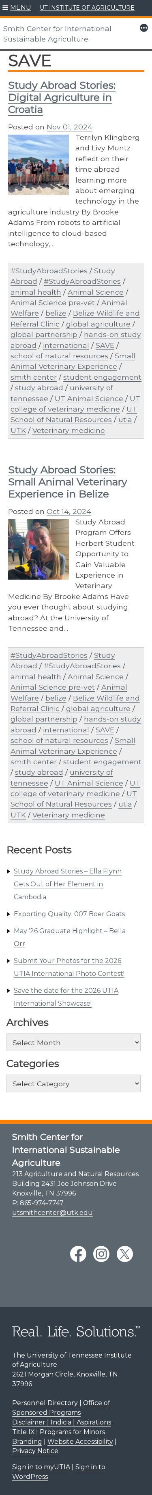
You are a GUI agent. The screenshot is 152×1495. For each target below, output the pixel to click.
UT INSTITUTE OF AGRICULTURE (87, 7)
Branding (27, 1441)
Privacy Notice (35, 1451)
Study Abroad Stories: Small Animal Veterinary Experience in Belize (67, 482)
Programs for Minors (72, 1432)
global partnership (44, 334)
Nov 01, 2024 (69, 127)
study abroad (39, 387)
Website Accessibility (80, 1441)
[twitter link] (125, 1254)
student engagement (102, 377)
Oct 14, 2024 (69, 511)
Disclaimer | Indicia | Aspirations (61, 1422)
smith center (34, 377)
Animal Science (96, 292)
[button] (17, 8)
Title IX (23, 1432)
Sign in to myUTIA (41, 1467)
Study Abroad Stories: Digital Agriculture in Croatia (62, 97)
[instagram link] (101, 1254)
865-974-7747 (42, 1203)
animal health (36, 292)
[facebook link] (78, 1254)
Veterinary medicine (68, 430)
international (66, 345)
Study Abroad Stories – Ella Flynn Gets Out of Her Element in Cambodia (68, 884)
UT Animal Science (89, 398)
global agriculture (98, 324)
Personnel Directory (45, 1403)
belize (55, 313)
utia (125, 419)
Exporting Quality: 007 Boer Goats (69, 914)
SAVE (105, 345)
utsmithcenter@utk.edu (52, 1212)
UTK (18, 430)
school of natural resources (59, 355)
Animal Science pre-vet (53, 302)
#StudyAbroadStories (49, 270)
